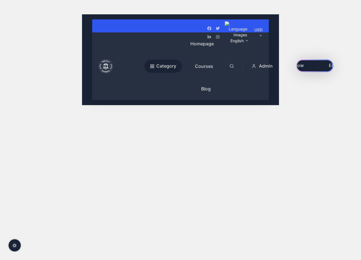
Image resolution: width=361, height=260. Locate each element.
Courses (204, 66)
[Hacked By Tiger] (120, 66)
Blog (206, 89)
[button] (263, 66)
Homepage (202, 43)
